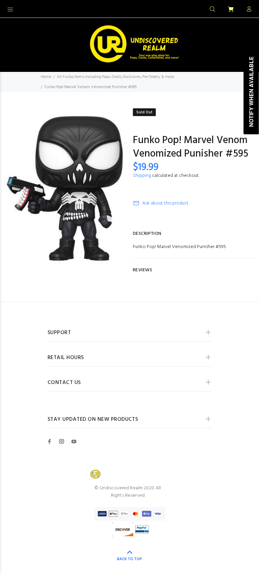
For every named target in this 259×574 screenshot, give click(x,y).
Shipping (142, 176)
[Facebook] (49, 441)
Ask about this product (165, 203)
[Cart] (230, 9)
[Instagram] (61, 441)
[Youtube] (73, 441)
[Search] (212, 9)
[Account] (247, 9)
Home (46, 77)
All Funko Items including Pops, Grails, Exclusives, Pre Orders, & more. (116, 77)
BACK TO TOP (129, 559)
